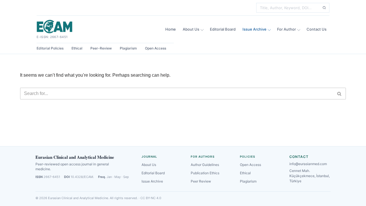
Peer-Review (101, 48)
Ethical (76, 48)
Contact (299, 156)
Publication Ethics (205, 173)
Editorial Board (223, 29)
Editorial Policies (50, 48)
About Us (191, 29)
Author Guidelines (205, 165)
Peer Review (201, 181)
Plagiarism (128, 48)
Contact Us (317, 29)
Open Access (155, 48)
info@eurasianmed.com (308, 164)
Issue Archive (254, 29)
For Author (286, 29)
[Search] (324, 7)
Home (170, 29)
